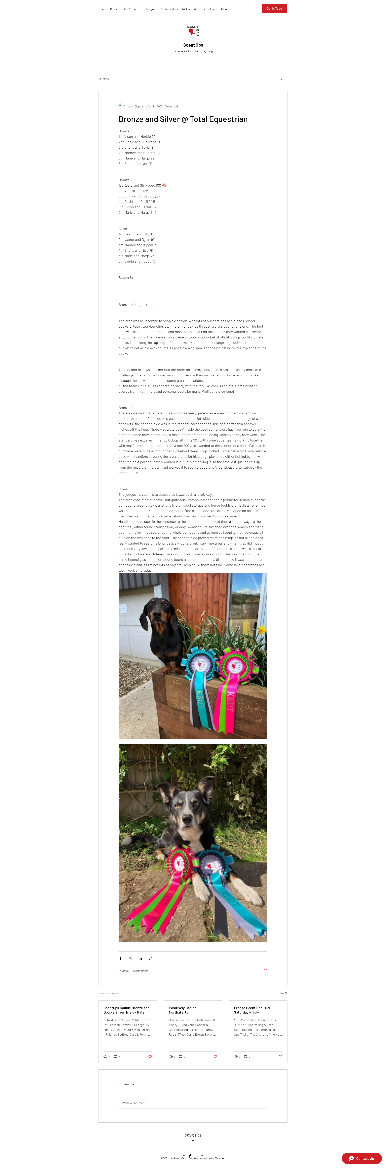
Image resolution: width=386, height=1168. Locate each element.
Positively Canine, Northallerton (183, 1010)
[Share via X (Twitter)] (130, 958)
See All (283, 993)
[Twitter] (190, 1155)
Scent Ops (193, 44)
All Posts (104, 78)
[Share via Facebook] (120, 958)
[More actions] (265, 106)
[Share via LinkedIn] (140, 958)
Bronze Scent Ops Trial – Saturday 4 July (253, 1010)
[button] (282, 78)
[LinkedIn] (196, 1155)
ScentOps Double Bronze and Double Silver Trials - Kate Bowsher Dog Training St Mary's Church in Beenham (127, 1010)
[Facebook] (184, 1155)
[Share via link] (150, 958)
